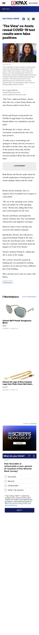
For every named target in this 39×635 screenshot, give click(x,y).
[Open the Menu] (4, 3)
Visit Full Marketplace (29, 297)
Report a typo (8, 282)
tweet (5, 237)
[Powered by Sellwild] (33, 423)
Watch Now (33, 3)
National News (11, 19)
